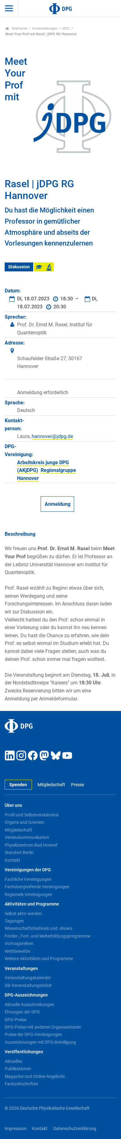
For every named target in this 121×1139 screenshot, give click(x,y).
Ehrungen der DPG (22, 1011)
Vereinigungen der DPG (28, 870)
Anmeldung (57, 504)
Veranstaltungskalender (28, 977)
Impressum (15, 1128)
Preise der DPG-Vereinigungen (33, 1034)
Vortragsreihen (19, 943)
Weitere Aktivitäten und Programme (39, 958)
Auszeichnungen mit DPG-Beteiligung (40, 1042)
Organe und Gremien (24, 822)
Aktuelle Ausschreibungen (29, 1004)
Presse (77, 784)
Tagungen (14, 920)
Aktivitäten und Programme (32, 904)
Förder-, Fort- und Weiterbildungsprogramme (47, 936)
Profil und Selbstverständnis (32, 814)
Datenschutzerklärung (74, 1128)
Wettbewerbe (17, 951)
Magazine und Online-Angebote (35, 1076)
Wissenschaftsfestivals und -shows (38, 928)
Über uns (13, 805)
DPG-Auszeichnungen (26, 995)
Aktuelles (13, 1061)
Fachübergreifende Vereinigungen (37, 886)
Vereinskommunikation (27, 837)
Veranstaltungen (44, 29)
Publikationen (18, 1068)
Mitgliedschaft (51, 784)
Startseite (19, 29)
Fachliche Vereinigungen (28, 879)
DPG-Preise (15, 1019)
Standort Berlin (19, 852)
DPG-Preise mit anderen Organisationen (43, 1027)
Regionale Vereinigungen (28, 894)
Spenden (18, 784)
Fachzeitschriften (21, 1083)
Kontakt (12, 860)
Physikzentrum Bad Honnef (31, 845)
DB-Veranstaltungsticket (28, 985)
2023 (65, 29)
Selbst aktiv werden (23, 913)
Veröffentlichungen (24, 1051)
